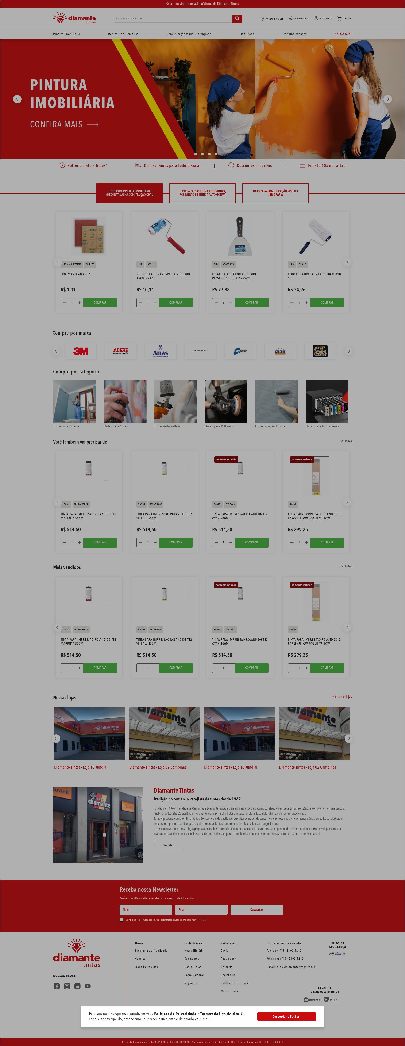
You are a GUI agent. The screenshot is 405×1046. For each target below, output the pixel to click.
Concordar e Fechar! (287, 1016)
